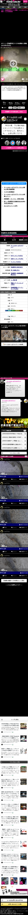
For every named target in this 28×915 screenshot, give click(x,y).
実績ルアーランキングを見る (17, 283)
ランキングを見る (16, 262)
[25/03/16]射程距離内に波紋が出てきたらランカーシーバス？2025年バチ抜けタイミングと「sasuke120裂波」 (14, 444)
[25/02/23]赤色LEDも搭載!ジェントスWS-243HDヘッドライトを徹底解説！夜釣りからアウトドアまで (14, 448)
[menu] (1, 2)
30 (18, 338)
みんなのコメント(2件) (11, 206)
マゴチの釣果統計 (9, 192)
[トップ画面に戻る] (14, 2)
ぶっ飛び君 (14, 280)
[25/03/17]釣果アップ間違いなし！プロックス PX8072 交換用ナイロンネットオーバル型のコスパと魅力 (14, 440)
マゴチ (10, 107)
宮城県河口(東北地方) (17, 267)
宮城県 (14, 107)
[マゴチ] (14, 64)
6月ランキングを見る (17, 255)
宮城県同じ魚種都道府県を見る (17, 274)
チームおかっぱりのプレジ (17, 246)
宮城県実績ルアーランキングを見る (17, 288)
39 (7, 338)
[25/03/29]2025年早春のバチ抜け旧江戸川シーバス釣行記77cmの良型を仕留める (14, 433)
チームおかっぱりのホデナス (14, 381)
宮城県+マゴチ (21, 107)
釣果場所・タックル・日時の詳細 (14, 199)
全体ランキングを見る (17, 258)
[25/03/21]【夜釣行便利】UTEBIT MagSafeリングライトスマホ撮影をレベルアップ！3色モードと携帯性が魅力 (14, 437)
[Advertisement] (14, 27)
